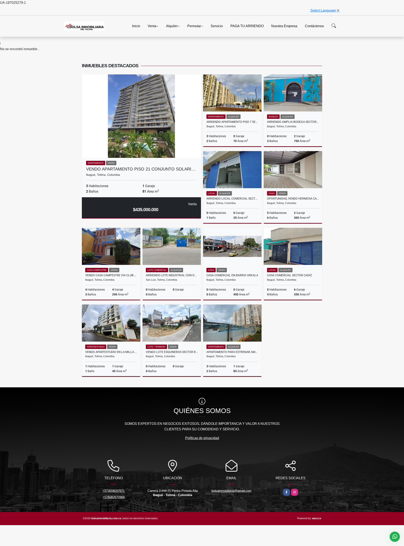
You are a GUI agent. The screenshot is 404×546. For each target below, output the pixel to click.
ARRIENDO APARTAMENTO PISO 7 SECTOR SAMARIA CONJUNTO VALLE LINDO (232, 121)
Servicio (217, 26)
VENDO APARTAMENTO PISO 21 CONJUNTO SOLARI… (140, 169)
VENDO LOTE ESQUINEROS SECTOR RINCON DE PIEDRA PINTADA (172, 352)
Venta (152, 26)
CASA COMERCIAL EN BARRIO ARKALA (232, 275)
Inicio (136, 26)
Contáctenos (314, 26)
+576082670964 (113, 497)
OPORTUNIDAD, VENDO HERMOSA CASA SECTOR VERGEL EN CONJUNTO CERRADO (293, 198)
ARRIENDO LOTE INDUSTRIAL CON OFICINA (172, 275)
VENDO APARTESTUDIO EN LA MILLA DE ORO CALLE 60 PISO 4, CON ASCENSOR (111, 352)
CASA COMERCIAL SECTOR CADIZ (289, 275)
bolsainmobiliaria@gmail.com (231, 490)
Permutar (194, 26)
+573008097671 (113, 490)
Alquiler (172, 26)
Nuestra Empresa (284, 26)
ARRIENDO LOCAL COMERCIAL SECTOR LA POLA (232, 198)
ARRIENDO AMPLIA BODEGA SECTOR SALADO (293, 121)
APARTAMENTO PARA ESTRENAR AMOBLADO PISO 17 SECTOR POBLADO (232, 352)
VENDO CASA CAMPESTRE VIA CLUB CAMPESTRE (111, 275)
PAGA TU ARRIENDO (247, 26)
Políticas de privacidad (202, 438)
